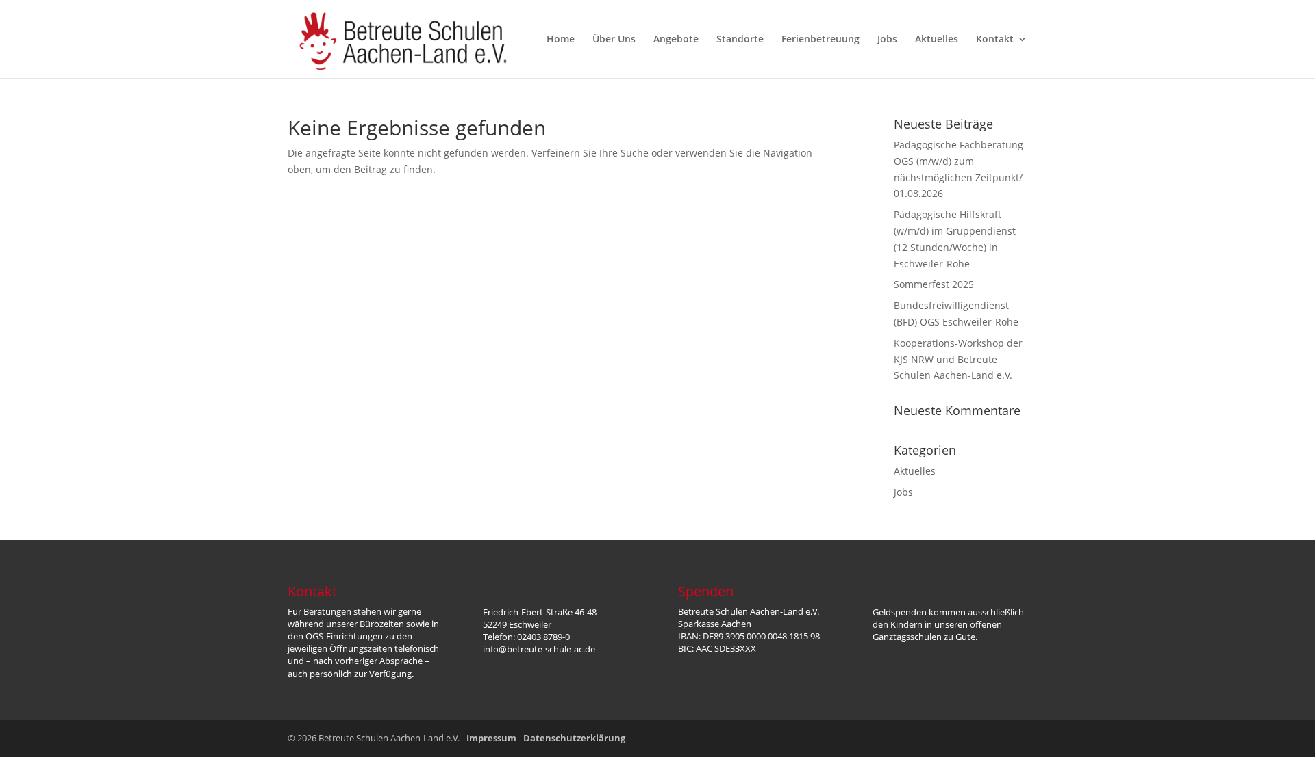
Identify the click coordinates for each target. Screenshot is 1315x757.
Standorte (740, 39)
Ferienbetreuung (820, 39)
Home (561, 39)
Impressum (491, 738)
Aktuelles (936, 39)
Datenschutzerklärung (574, 738)
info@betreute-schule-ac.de (539, 649)
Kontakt (995, 39)
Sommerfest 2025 (934, 284)
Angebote (676, 39)
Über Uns (614, 39)
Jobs (887, 39)
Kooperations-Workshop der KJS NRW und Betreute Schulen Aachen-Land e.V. (958, 359)
